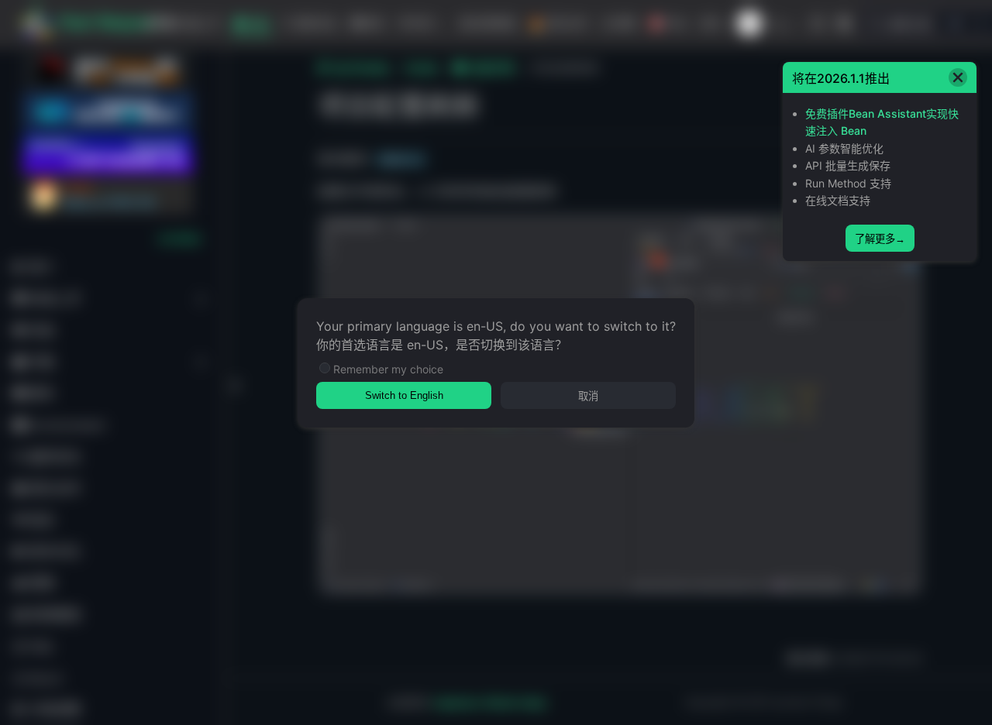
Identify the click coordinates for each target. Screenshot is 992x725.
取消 (588, 396)
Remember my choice (388, 369)
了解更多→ (880, 239)
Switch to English (404, 395)
